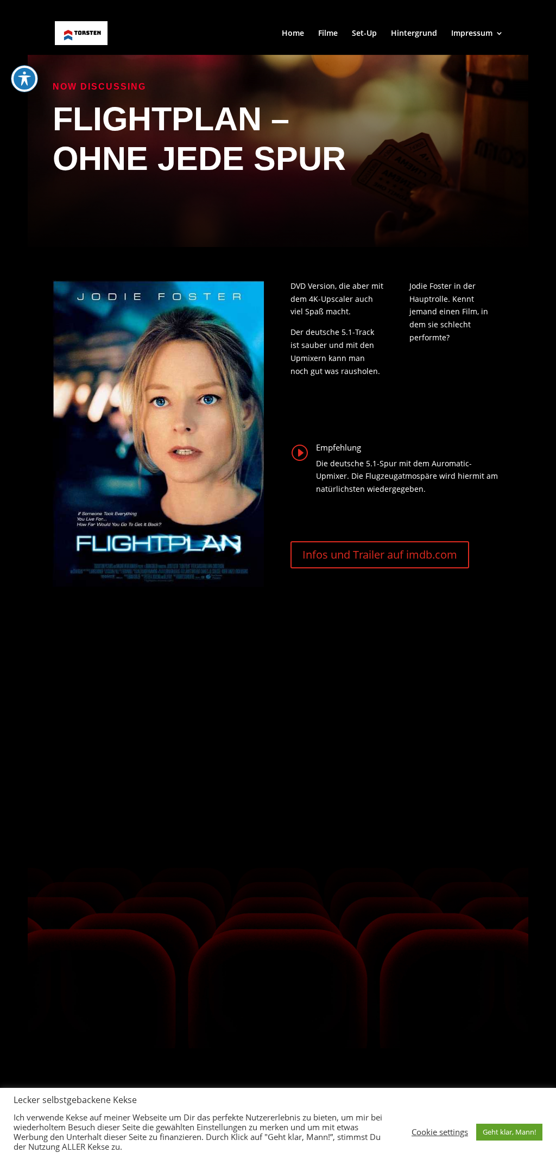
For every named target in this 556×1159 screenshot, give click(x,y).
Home (293, 33)
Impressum (471, 33)
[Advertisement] (477, 149)
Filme (328, 33)
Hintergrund (414, 33)
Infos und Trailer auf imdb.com (379, 554)
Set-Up (364, 33)
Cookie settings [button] (440, 1132)
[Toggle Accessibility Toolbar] (24, 79)
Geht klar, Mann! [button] (509, 1132)
